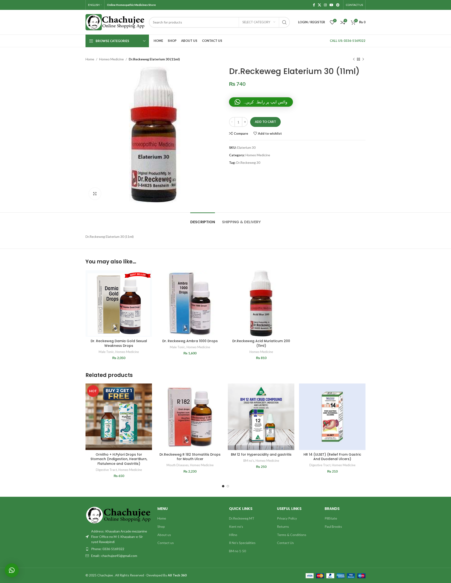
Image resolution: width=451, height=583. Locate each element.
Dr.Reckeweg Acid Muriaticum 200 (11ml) (261, 343)
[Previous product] (353, 59)
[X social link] (319, 5)
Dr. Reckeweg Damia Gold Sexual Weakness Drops (119, 343)
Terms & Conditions (291, 535)
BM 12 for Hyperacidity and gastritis (261, 454)
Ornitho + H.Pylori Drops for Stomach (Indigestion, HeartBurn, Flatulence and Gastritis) (118, 459)
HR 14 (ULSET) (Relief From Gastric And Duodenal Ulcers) (332, 457)
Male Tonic (106, 352)
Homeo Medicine (111, 59)
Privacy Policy (287, 518)
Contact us (165, 543)
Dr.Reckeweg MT (241, 518)
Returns (283, 526)
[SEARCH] (284, 22)
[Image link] (118, 515)
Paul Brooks (333, 526)
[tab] (202, 219)
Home (90, 59)
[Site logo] (115, 22)
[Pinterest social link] (338, 5)
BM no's (248, 460)
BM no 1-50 (237, 551)
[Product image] (119, 416)
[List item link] (118, 549)
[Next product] (363, 59)
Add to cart (265, 122)
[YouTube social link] (331, 5)
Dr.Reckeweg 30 (248, 162)
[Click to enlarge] (95, 194)
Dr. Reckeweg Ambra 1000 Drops (190, 341)
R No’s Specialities (242, 543)
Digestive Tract (106, 470)
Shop (161, 526)
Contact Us (285, 543)
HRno (233, 535)
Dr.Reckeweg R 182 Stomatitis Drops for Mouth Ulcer (190, 457)
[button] (261, 102)
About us (164, 535)
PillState (331, 518)
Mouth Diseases (178, 465)
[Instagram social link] (325, 5)
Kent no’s (236, 526)
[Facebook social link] (313, 5)
